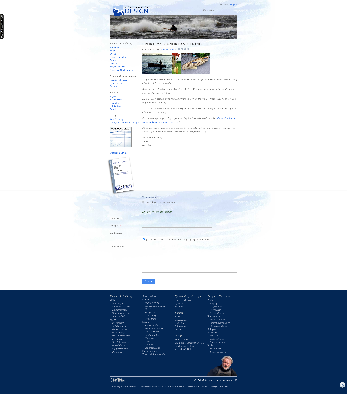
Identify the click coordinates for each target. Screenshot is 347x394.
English (233, 4)
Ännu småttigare (218, 342)
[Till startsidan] (130, 11)
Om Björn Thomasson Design (124, 122)
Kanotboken (215, 348)
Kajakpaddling (152, 302)
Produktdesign (217, 312)
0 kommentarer (169, 49)
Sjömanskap (150, 318)
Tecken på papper (218, 351)
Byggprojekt (118, 322)
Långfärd (149, 309)
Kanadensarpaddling (155, 305)
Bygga (113, 53)
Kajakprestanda (119, 309)
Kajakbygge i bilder (121, 137)
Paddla (113, 60)
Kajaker (113, 96)
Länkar (148, 341)
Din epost (114, 225)
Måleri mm (212, 332)
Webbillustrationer (219, 325)
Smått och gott (217, 338)
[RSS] (236, 380)
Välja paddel (118, 316)
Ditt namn (115, 218)
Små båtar (115, 102)
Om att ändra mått (121, 335)
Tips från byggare (120, 342)
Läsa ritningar (119, 332)
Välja (112, 50)
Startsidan (114, 47)
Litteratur (149, 338)
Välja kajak (117, 303)
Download (117, 351)
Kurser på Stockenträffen (122, 69)
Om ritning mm (119, 329)
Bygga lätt (117, 338)
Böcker (210, 345)
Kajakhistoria (151, 325)
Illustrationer (213, 316)
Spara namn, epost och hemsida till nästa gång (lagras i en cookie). (178, 239)
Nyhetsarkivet (116, 83)
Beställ (113, 109)
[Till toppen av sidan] (342, 385)
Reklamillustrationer (220, 322)
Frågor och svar (117, 66)
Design (210, 300)
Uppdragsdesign (152, 347)
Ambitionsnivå (119, 325)
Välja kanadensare (121, 312)
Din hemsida (116, 232)
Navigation (150, 312)
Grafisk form (216, 306)
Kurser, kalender (118, 56)
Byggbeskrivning (120, 348)
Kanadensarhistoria (154, 328)
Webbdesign (215, 309)
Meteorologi (151, 315)
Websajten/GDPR (118, 152)
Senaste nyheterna (118, 79)
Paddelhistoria (152, 331)
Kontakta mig (116, 119)
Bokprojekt (215, 303)
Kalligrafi (211, 329)
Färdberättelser (152, 334)
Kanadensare (116, 99)
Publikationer (116, 105)
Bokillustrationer (218, 319)
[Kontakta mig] (121, 176)
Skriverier (149, 344)
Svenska (224, 4)
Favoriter (114, 86)
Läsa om (114, 63)
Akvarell (214, 335)
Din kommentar (117, 246)
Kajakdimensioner (121, 306)
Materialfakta (118, 345)
